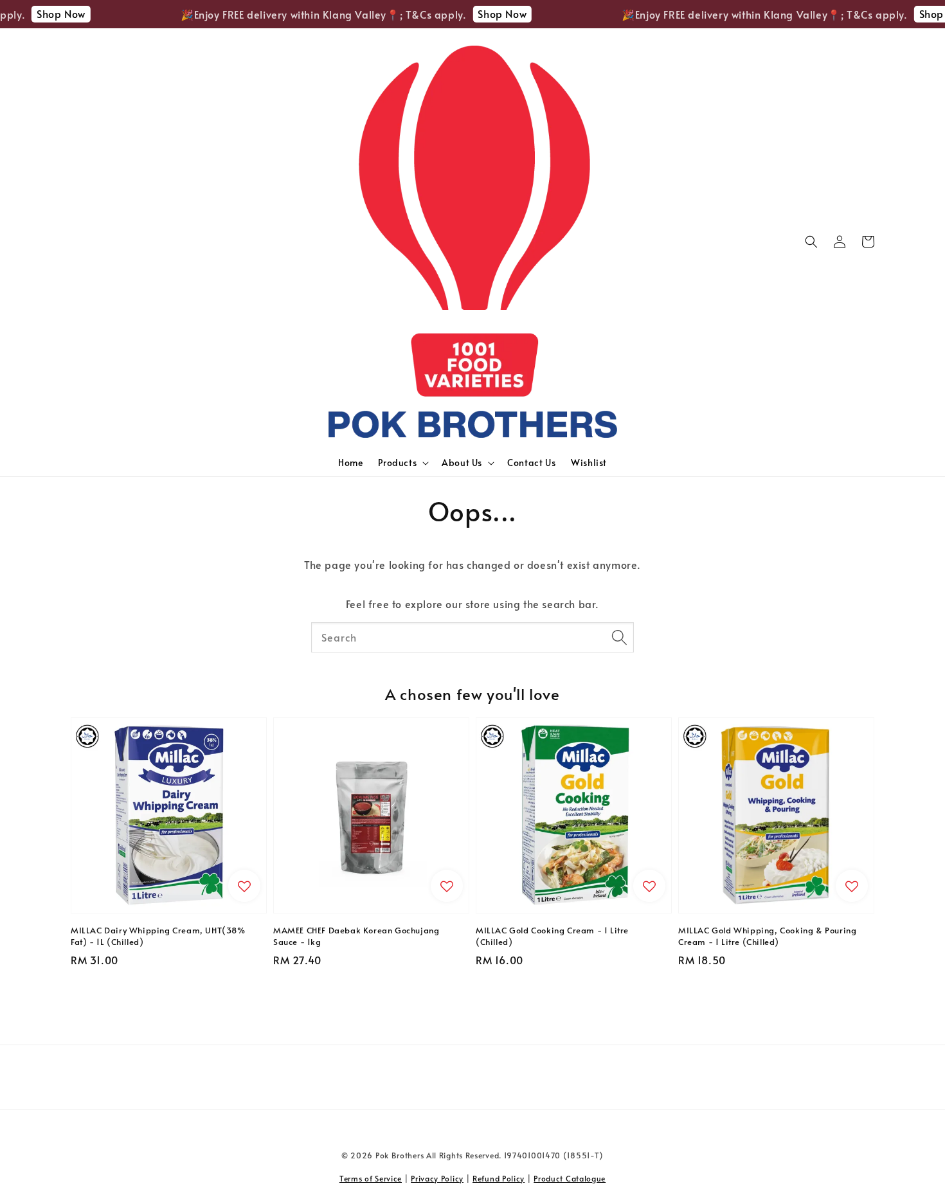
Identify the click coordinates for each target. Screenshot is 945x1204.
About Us (462, 463)
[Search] (619, 637)
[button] (811, 242)
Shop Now (48, 13)
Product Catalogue (570, 1178)
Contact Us (531, 462)
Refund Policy (499, 1178)
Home (350, 462)
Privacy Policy (437, 1178)
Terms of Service (370, 1178)
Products (397, 463)
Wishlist (589, 462)
